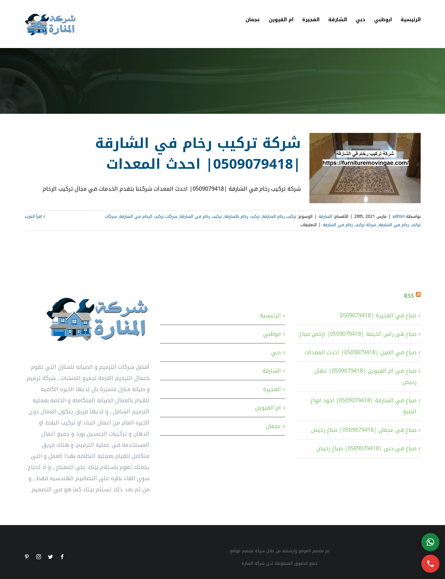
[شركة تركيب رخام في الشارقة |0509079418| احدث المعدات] (365, 168)
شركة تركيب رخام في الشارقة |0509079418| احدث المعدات (198, 153)
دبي (276, 352)
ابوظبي (272, 333)
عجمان (273, 426)
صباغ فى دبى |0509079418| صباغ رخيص (366, 448)
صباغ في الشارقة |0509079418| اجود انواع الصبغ (363, 406)
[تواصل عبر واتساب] (430, 542)
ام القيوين (268, 407)
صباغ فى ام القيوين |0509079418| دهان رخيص (365, 376)
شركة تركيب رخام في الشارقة (349, 225)
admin (399, 216)
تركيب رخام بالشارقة (242, 216)
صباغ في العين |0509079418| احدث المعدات (360, 352)
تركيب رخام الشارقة (279, 216)
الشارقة (325, 216)
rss (409, 296)
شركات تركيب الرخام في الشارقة (148, 216)
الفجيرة (272, 389)
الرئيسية (270, 315)
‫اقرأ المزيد (33, 216)
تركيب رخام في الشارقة (201, 216)
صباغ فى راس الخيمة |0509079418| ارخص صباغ (357, 333)
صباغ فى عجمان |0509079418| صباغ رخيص (363, 430)
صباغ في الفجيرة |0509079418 (378, 315)
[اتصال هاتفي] (430, 564)
